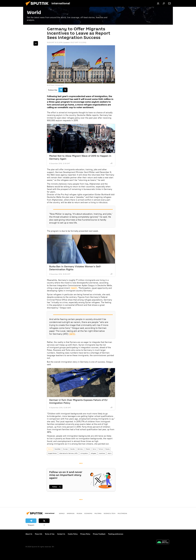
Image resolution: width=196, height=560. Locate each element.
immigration (84, 453)
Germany (80, 449)
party (72, 333)
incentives (102, 453)
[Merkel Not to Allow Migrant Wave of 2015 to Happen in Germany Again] (81, 138)
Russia (107, 449)
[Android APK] (162, 542)
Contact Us (61, 534)
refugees (93, 453)
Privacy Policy (85, 534)
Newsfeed (57, 449)
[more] (111, 163)
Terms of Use (49, 534)
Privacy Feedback (99, 534)
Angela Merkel (52, 453)
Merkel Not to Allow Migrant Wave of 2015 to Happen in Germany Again (80, 157)
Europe (65, 449)
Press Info (38, 534)
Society (72, 449)
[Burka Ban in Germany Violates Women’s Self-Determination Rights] (81, 249)
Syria (94, 449)
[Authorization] (158, 3)
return (109, 453)
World (50, 449)
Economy (88, 513)
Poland (88, 449)
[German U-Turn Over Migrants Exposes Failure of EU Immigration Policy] (81, 382)
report (74, 288)
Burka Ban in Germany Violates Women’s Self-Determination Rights (75, 268)
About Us (29, 534)
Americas (70, 513)
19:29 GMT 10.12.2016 (54, 42)
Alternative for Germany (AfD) (68, 453)
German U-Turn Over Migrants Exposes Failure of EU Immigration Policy (78, 401)
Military (97, 513)
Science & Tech (109, 513)
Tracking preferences (115, 534)
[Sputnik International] (37, 6)
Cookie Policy (73, 534)
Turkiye (100, 449)
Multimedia (122, 513)
